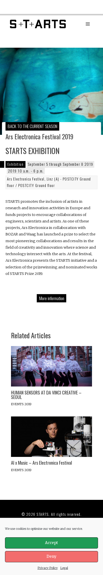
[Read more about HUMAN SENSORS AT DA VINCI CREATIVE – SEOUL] (51, 366)
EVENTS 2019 (21, 404)
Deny (51, 556)
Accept (51, 542)
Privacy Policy (48, 568)
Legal (64, 568)
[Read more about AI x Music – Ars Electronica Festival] (51, 436)
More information (51, 298)
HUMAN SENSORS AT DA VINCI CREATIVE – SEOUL (46, 394)
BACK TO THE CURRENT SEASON (32, 126)
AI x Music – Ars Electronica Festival (41, 462)
